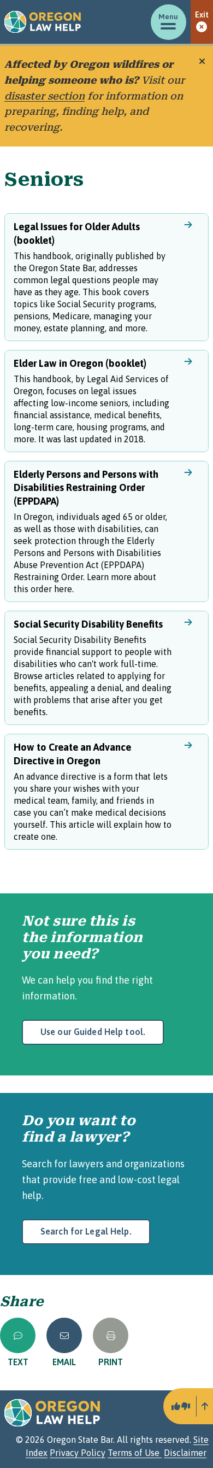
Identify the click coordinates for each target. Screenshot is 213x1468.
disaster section (44, 96)
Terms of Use (135, 1453)
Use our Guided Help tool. (92, 1032)
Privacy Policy (77, 1453)
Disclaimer (185, 1453)
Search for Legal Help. (86, 1231)
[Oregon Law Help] (42, 22)
